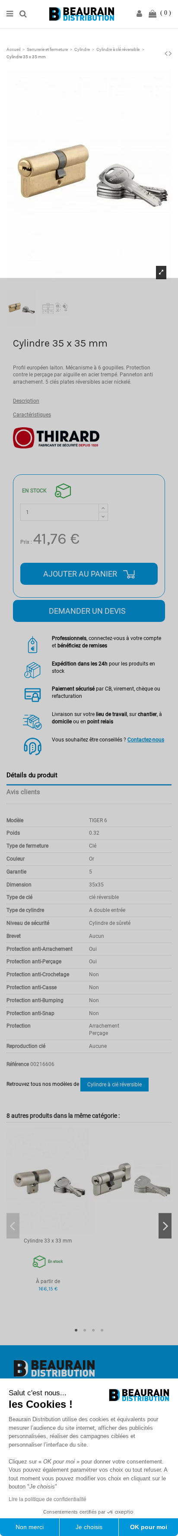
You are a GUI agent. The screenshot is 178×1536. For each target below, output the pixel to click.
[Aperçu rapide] (48, 1231)
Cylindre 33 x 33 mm (48, 1241)
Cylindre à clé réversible (114, 1085)
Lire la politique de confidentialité (47, 1499)
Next (165, 1226)
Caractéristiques (32, 415)
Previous (12, 1226)
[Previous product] (167, 53)
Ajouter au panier (81, 573)
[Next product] (170, 53)
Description (26, 401)
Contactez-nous (145, 740)
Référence (17, 1064)
